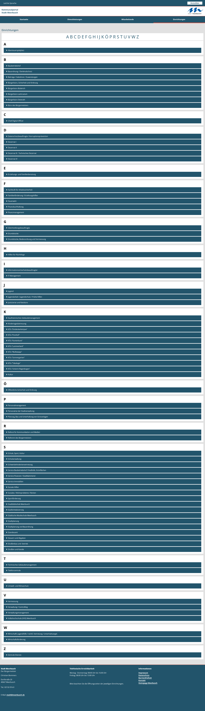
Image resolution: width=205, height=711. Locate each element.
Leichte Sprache (10, 3)
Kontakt (142, 680)
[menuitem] (24, 19)
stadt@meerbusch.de (16, 695)
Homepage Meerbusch (147, 683)
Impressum (143, 673)
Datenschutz (143, 675)
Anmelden (194, 3)
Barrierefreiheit (145, 678)
